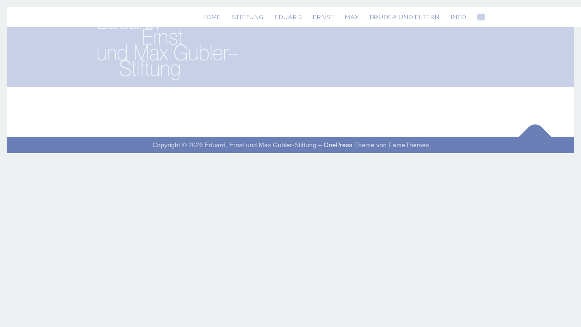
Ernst (323, 17)
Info (458, 17)
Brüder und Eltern (405, 17)
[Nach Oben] (535, 137)
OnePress (338, 145)
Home (211, 17)
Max (352, 17)
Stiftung (248, 17)
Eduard (288, 17)
